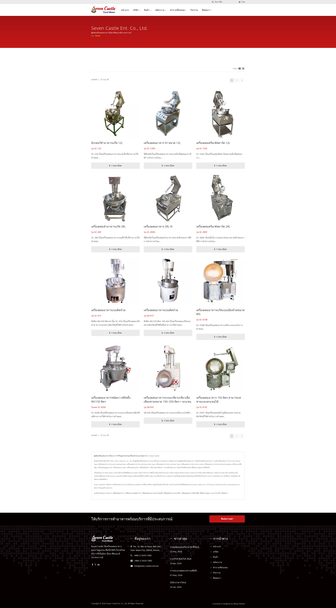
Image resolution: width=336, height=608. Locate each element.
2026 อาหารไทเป (178, 582)
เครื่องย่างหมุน (204, 493)
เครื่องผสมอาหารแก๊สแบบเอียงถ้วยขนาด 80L (220, 312)
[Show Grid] (239, 68)
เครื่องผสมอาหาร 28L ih (158, 226)
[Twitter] (95, 564)
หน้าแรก (125, 10)
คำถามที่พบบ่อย (177, 10)
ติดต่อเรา (206, 10)
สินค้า (147, 10)
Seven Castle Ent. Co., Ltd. (116, 604)
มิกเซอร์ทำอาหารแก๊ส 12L (107, 143)
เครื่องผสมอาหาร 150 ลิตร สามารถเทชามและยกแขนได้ (218, 399)
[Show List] (243, 68)
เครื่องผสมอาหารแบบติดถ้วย (108, 310)
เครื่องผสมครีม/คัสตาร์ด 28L (213, 226)
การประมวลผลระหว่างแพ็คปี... (184, 570)
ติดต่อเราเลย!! (227, 519)
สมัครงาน (160, 10)
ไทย (243, 2)
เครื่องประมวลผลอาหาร (133, 493)
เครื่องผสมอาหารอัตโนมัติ (190, 493)
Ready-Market (239, 604)
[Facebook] (92, 564)
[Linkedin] (98, 564)
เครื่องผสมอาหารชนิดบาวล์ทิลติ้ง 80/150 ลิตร (110, 399)
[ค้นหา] (213, 2)
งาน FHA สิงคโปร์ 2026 (180, 558)
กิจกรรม (194, 10)
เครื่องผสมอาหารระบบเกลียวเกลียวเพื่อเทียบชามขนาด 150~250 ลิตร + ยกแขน (167, 399)
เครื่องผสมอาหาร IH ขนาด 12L (162, 143)
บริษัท (136, 10)
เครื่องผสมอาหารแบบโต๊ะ (172, 493)
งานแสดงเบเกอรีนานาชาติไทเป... (185, 547)
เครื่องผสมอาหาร (118, 493)
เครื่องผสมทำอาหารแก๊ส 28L (108, 226)
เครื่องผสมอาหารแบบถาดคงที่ (152, 493)
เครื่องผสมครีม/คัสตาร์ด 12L (213, 143)
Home (97, 36)
